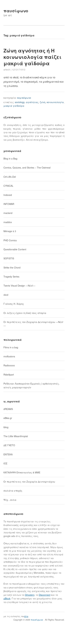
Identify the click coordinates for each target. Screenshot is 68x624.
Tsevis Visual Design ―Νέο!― (19, 285)
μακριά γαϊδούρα (13, 105)
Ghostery (29, 594)
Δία (26, 616)
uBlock (6, 598)
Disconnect (44, 594)
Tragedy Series (11, 276)
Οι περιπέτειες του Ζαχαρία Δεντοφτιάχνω (29, 481)
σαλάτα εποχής (12, 490)
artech (6, 69)
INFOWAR (8, 204)
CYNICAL (8, 185)
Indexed (7, 195)
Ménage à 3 (9, 231)
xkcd (5, 294)
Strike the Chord (11, 267)
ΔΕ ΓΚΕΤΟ (9, 445)
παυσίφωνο (15, 10)
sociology (19, 102)
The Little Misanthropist (15, 436)
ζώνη (42, 102)
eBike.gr (7, 418)
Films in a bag (10, 347)
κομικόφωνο (24, 97)
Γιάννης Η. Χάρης (13, 303)
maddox (7, 222)
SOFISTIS (8, 258)
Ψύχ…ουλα (9, 499)
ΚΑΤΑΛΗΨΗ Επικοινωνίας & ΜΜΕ (21, 472)
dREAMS (8, 409)
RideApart (8, 374)
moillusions (9, 356)
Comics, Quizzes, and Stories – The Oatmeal (27, 167)
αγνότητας (32, 102)
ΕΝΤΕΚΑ (8, 454)
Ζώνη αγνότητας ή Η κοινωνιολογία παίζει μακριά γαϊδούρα (32, 57)
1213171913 (18, 69)
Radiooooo (9, 365)
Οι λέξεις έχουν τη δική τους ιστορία (24, 313)
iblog (5, 427)
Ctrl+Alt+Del (9, 176)
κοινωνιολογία (55, 102)
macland (7, 213)
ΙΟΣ (5, 463)
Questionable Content (14, 249)
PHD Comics (10, 240)
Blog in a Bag (10, 158)
